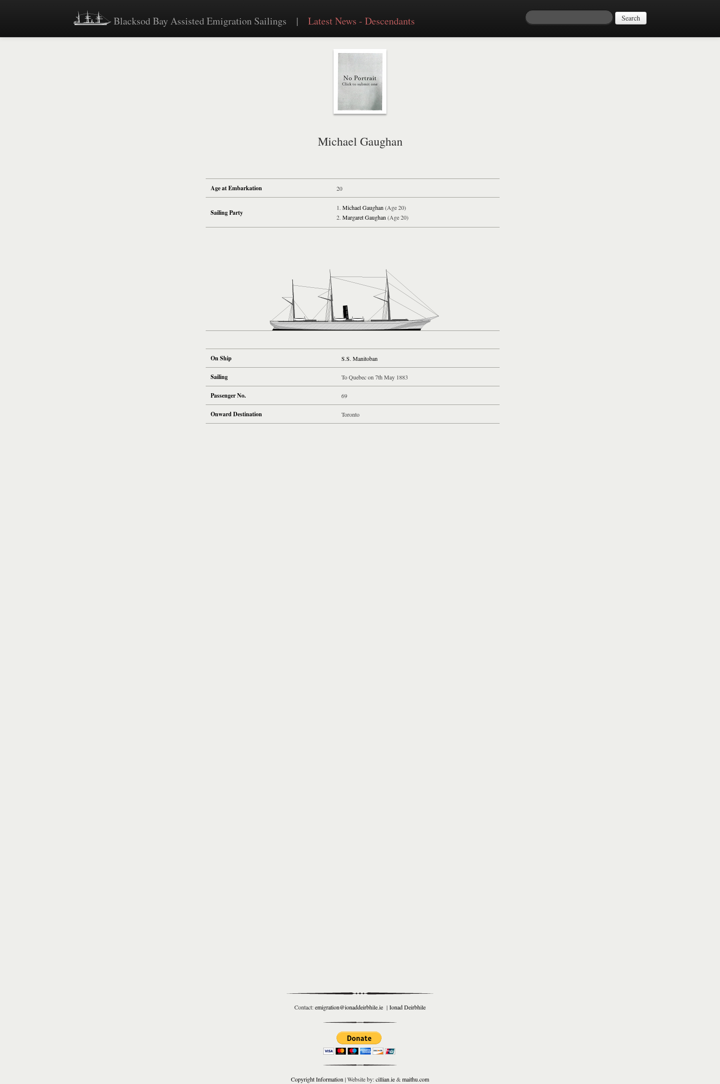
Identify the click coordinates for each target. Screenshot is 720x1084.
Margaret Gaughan (364, 217)
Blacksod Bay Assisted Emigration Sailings (199, 20)
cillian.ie (385, 1079)
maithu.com (415, 1079)
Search (631, 18)
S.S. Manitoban (359, 358)
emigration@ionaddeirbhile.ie (349, 1007)
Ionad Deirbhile (407, 1007)
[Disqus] (353, 575)
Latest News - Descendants (361, 20)
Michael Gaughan (363, 207)
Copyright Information (317, 1079)
